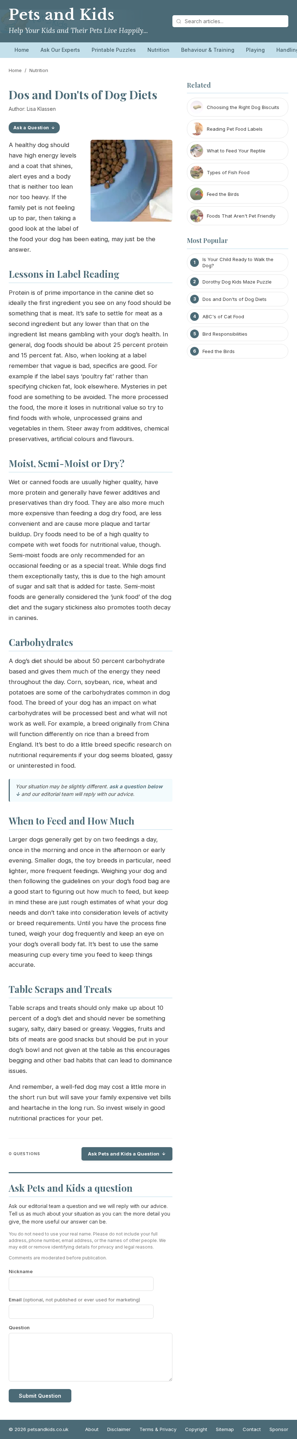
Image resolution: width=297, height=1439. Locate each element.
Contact (252, 1429)
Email (74, 1299)
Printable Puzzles (114, 50)
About (92, 1429)
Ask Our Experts (60, 50)
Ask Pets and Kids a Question (123, 1154)
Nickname (21, 1271)
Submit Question (40, 1396)
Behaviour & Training (207, 50)
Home (21, 50)
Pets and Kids (61, 15)
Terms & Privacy (157, 1429)
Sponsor (278, 1429)
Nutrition (158, 50)
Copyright (196, 1429)
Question (19, 1327)
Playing (255, 50)
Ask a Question (31, 127)
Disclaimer (119, 1429)
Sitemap (225, 1429)
